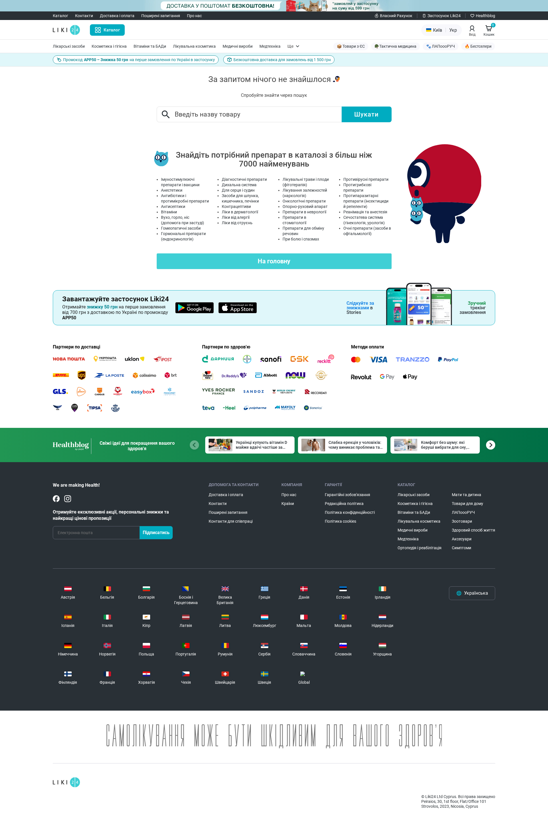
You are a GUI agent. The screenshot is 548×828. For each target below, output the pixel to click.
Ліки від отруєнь (237, 222)
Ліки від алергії (235, 217)
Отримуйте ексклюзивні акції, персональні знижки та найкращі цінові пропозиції (111, 515)
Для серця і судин (238, 190)
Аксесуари (462, 539)
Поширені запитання (160, 15)
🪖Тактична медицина (395, 46)
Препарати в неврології (304, 212)
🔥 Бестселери (478, 46)
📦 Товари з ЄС (351, 46)
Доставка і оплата (117, 15)
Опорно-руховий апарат (305, 206)
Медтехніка (270, 46)
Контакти (84, 15)
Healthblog (485, 15)
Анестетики (171, 190)
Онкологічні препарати (304, 201)
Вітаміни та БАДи (150, 46)
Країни (287, 503)
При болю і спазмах (301, 239)
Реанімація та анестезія (365, 212)
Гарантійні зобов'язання (347, 494)
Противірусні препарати (365, 179)
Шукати (366, 114)
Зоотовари (462, 521)
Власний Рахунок (396, 15)
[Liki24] (66, 782)
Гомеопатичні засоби (181, 228)
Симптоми (461, 548)
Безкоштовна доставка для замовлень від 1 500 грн (282, 59)
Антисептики (173, 206)
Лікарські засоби (69, 46)
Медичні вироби (238, 46)
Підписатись (156, 532)
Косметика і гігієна (109, 46)
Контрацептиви (236, 206)
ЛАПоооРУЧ (463, 512)
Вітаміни (169, 212)
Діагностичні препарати (244, 179)
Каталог (60, 15)
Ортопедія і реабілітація (420, 548)
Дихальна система (239, 185)
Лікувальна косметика (194, 46)
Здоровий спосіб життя (473, 530)
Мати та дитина (466, 494)
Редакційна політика (344, 503)
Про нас (194, 15)
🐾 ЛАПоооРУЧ (440, 46)
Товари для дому (467, 503)
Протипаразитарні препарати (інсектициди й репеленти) (365, 201)
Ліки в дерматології (240, 212)
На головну (274, 261)
